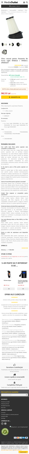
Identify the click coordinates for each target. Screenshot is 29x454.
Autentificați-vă (5, 256)
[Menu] (2, 2)
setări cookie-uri (17, 450)
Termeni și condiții (5, 401)
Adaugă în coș (15, 97)
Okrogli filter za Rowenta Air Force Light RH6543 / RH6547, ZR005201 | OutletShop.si (14, 321)
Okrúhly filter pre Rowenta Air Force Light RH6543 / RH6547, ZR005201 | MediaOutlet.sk (14, 336)
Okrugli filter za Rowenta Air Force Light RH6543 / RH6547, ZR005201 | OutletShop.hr (14, 326)
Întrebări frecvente (5, 405)
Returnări (3, 407)
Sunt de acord (23, 452)
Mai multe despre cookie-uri (7, 450)
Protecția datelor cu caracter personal (9, 414)
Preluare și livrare (5, 403)
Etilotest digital (6, 280)
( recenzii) (24, 65)
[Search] (27, 2)
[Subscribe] (26, 395)
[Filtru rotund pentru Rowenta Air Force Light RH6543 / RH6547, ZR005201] (14, 27)
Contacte (3, 412)
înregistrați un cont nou (18, 256)
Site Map (3, 418)
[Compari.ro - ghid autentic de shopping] (5, 431)
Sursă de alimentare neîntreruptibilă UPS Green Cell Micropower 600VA (21, 282)
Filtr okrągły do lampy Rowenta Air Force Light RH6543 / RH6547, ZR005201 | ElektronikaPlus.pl (14, 357)
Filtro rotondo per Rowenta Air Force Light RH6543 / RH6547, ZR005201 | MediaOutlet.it (14, 342)
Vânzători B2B (4, 416)
